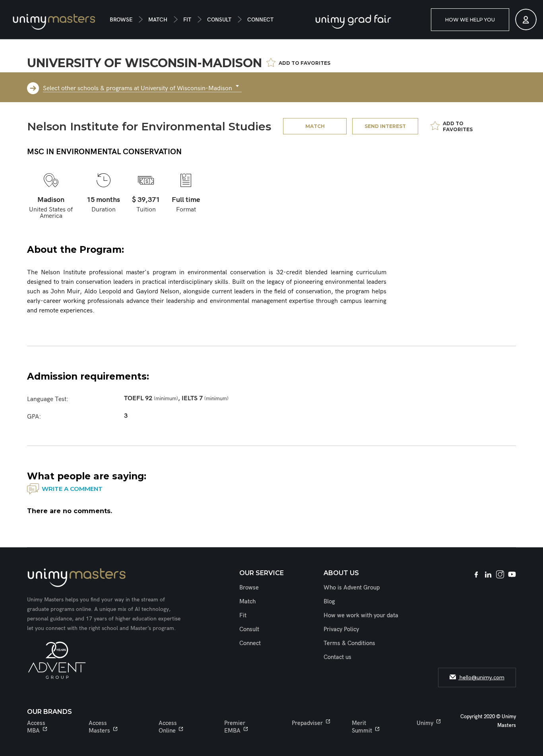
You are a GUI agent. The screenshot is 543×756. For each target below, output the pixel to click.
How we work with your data (361, 615)
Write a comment (72, 488)
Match (157, 19)
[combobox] (142, 86)
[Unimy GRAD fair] (353, 22)
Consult (219, 19)
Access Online (168, 726)
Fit (187, 19)
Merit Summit (362, 726)
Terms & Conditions (349, 643)
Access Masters (99, 726)
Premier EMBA (234, 726)
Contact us (337, 657)
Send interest (385, 126)
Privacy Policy (341, 629)
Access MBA (36, 726)
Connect (260, 19)
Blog (329, 601)
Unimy (425, 723)
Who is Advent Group (352, 587)
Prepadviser (307, 723)
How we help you (470, 20)
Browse (121, 19)
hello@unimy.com (481, 677)
